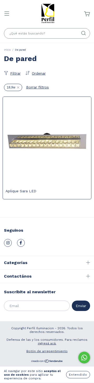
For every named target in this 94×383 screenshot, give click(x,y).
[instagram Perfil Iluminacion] (8, 243)
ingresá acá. (47, 343)
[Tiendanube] (47, 362)
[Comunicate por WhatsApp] (84, 357)
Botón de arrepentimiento (47, 351)
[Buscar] (84, 33)
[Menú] (6, 14)
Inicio (7, 49)
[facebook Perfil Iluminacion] (21, 243)
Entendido (78, 374)
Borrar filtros (37, 87)
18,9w (11, 87)
